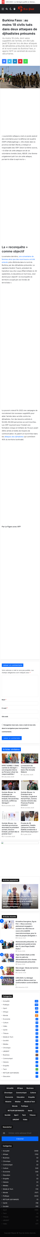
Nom (4, 700)
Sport (5, 1008)
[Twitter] (9, 61)
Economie (6, 1019)
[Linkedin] (15, 61)
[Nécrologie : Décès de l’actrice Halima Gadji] (8, 971)
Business (6, 1055)
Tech (5, 1069)
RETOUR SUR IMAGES (11, 1073)
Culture (5, 1022)
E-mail (5, 708)
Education (6, 1076)
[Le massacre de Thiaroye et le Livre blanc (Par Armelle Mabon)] (29, 758)
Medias (5, 1044)
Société (6, 1040)
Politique (6, 1005)
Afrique (5, 1012)
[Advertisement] (20, 114)
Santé (5, 1030)
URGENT (6, 1051)
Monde (5, 1015)
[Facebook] (4, 61)
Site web (5, 716)
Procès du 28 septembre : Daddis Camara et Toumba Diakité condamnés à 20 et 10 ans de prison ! (29, 827)
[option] (20, 896)
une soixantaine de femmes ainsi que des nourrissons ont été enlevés (18, 259)
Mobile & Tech (8, 1037)
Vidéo (5, 1026)
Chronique (6, 1048)
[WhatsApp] (25, 61)
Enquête (6, 1066)
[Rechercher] (7, 9)
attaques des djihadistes (14, 437)
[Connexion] (14, 9)
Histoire (6, 1062)
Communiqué (8, 1058)
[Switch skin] (10, 9)
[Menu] (3, 9)
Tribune (5, 1033)
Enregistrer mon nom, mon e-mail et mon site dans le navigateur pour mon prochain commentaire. (19, 728)
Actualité (6, 1001)
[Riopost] (26, 9)
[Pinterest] (20, 61)
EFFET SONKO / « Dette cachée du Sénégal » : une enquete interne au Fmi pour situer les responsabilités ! (10, 770)
